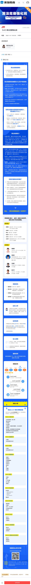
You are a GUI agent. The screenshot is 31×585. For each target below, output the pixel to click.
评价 (10, 54)
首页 (13, 2)
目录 (6, 54)
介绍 (3, 54)
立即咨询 (17, 582)
